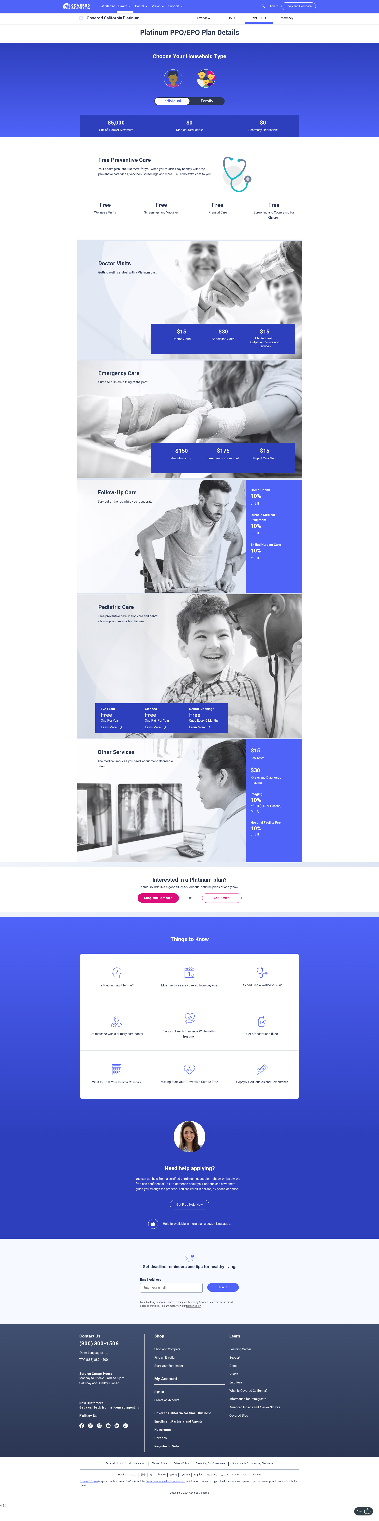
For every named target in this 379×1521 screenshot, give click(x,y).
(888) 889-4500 (97, 1360)
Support (234, 1357)
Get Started (222, 898)
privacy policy (193, 1306)
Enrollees (235, 1382)
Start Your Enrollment (168, 1366)
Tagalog (198, 1474)
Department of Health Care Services (165, 1481)
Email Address (150, 1279)
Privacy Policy (181, 1463)
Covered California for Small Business (183, 1413)
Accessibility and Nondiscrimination (125, 1463)
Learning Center (240, 1349)
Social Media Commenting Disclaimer (253, 1463)
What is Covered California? (248, 1391)
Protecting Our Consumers (210, 1463)
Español (122, 1474)
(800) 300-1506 (99, 1343)
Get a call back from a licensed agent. (109, 1407)
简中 (152, 1474)
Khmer (235, 1474)
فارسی (224, 1474)
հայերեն (211, 1474)
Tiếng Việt (255, 1474)
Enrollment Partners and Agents (178, 1421)
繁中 (143, 1474)
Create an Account (166, 1400)
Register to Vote (166, 1446)
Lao (245, 1474)
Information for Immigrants (247, 1399)
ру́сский (185, 1474)
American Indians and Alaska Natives (254, 1407)
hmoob (162, 1474)
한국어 (173, 1474)
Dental (233, 1366)
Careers (160, 1438)
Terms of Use (159, 1463)
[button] (125, 6)
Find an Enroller (164, 1357)
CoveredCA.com (89, 1481)
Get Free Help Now (189, 1204)
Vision (233, 1374)
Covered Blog (238, 1415)
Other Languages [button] (94, 1353)
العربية (133, 1474)
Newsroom (162, 1430)
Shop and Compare (167, 1349)
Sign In (273, 6)
